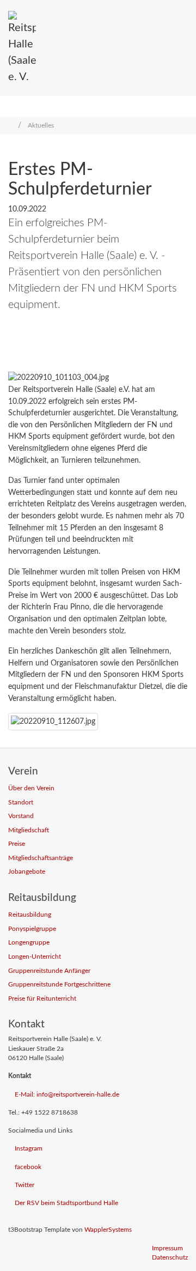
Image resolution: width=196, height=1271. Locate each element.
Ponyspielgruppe (32, 929)
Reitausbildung (29, 915)
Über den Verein (31, 788)
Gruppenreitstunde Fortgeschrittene (59, 985)
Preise (16, 844)
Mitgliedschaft (28, 830)
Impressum (167, 1248)
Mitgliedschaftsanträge (40, 858)
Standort (20, 803)
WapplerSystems (108, 1230)
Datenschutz (170, 1258)
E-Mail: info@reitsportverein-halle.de (67, 1095)
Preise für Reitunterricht (42, 999)
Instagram (28, 1149)
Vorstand (21, 816)
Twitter (24, 1185)
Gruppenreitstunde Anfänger (49, 971)
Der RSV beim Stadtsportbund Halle (66, 1203)
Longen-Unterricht (34, 957)
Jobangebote (26, 872)
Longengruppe (29, 943)
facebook (28, 1167)
